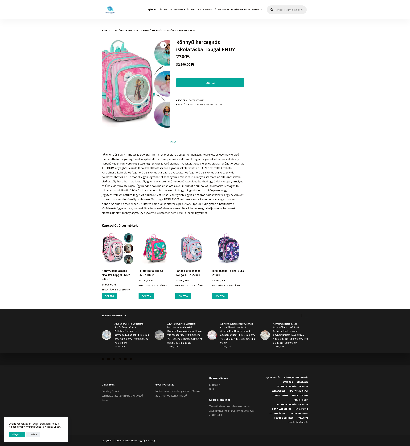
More (256, 9)
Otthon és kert (278, 413)
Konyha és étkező (281, 409)
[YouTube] (125, 359)
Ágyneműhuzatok (123, 323)
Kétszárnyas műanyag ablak (292, 404)
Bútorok (197, 9)
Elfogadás (17, 434)
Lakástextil (138, 323)
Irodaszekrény (280, 395)
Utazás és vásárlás (298, 422)
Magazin (214, 384)
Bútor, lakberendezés (177, 9)
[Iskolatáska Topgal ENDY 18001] (155, 249)
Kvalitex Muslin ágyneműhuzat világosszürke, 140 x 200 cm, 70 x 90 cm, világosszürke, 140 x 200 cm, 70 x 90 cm (185, 336)
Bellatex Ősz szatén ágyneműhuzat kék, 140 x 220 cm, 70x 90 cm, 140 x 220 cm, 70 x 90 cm (132, 336)
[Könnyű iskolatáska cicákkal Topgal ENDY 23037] (118, 249)
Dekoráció (210, 9)
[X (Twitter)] (108, 359)
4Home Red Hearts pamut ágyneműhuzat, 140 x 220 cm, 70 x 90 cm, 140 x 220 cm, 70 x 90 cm (237, 336)
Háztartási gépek (298, 391)
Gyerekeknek (278, 391)
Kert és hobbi (301, 400)
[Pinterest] (120, 359)
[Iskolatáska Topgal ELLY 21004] (228, 249)
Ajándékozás (155, 9)
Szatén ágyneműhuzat (126, 327)
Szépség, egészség (284, 418)
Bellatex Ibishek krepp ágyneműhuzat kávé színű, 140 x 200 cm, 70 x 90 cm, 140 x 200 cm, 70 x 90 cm (290, 336)
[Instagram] (114, 359)
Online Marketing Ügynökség (139, 440)
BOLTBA (210, 82)
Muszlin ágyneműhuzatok (180, 327)
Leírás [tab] (173, 142)
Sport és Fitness (299, 413)
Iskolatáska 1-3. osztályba (206, 104)
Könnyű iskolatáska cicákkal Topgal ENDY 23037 (116, 275)
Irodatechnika (300, 395)
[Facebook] (103, 359)
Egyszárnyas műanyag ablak (234, 9)
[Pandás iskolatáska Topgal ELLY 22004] (191, 249)
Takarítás (303, 418)
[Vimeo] (131, 359)
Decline (33, 434)
